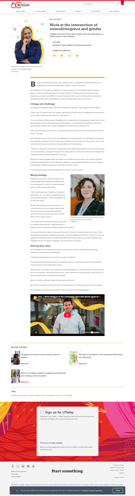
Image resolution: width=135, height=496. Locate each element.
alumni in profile (28, 395)
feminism (59, 395)
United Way (68, 395)
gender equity (40, 395)
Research (78, 11)
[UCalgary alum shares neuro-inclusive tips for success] (15, 358)
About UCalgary (114, 11)
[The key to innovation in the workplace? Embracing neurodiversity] (73, 358)
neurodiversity (16, 395)
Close (118, 490)
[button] (55, 55)
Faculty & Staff (95, 11)
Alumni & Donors (61, 11)
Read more (25, 363)
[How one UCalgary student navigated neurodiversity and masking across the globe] (15, 376)
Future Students (21, 11)
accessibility (50, 395)
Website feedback (16, 476)
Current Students (40, 11)
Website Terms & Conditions (92, 490)
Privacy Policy (14, 474)
